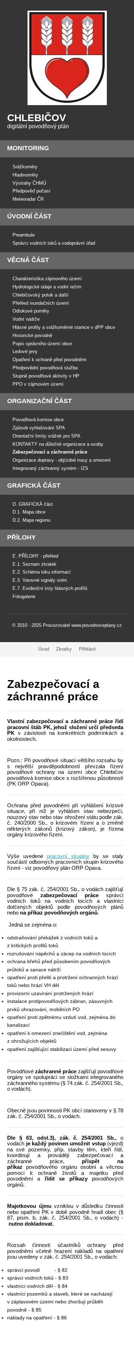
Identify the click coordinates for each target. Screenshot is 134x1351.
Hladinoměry (25, 175)
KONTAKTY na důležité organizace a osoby (58, 444)
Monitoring (28, 148)
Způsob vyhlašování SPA (39, 427)
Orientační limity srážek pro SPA (46, 436)
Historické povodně (32, 335)
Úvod (43, 649)
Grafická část (33, 485)
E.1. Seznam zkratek (34, 564)
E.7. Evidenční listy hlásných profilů (50, 588)
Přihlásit (87, 649)
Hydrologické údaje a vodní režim (47, 286)
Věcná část (28, 260)
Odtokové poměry (31, 311)
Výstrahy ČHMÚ (29, 183)
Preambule (24, 235)
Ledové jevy (25, 351)
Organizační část (39, 401)
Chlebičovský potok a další (41, 295)
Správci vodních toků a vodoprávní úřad (54, 243)
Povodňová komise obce (38, 419)
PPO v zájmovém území (38, 384)
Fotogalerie (24, 596)
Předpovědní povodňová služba (45, 367)
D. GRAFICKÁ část (33, 504)
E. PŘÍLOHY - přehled (35, 556)
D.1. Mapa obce (29, 512)
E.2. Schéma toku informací (42, 572)
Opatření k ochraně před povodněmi (49, 359)
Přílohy (21, 537)
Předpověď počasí (31, 191)
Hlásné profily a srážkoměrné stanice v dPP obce (64, 327)
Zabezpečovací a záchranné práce (50, 452)
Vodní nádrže (26, 319)
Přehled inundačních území (41, 303)
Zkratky (64, 649)
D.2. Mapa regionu (31, 520)
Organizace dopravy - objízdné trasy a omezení (62, 460)
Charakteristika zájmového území (47, 278)
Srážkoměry (25, 166)
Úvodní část (29, 216)
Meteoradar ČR (28, 199)
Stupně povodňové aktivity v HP (46, 376)
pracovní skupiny (68, 856)
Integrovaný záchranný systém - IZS (50, 468)
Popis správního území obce (42, 343)
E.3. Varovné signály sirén (40, 580)
